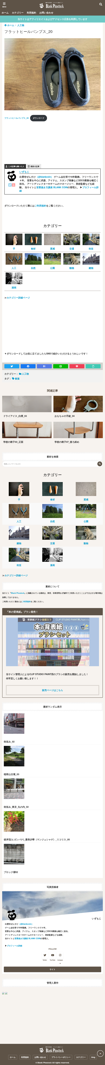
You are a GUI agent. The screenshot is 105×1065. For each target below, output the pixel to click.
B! (44, 366)
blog (93, 1057)
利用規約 (31, 12)
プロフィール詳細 (14, 945)
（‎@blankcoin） (44, 176)
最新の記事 (34, 166)
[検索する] (99, 463)
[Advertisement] (24, 141)
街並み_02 (9, 741)
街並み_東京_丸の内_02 (16, 806)
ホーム (5, 12)
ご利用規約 (40, 205)
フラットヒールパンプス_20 (16, 118)
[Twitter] (10, 185)
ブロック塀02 (11, 872)
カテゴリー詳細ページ (18, 297)
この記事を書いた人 (16, 166)
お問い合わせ (46, 12)
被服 (17, 378)
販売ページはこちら (52, 690)
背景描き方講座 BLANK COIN (52, 187)
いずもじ (24, 171)
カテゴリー (18, 12)
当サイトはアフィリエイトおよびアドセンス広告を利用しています (52, 19)
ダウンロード (38, 118)
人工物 (20, 25)
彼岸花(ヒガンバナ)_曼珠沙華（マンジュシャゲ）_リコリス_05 (37, 839)
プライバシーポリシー (61, 1057)
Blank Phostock (17, 593)
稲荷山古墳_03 (11, 774)
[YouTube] (13, 185)
